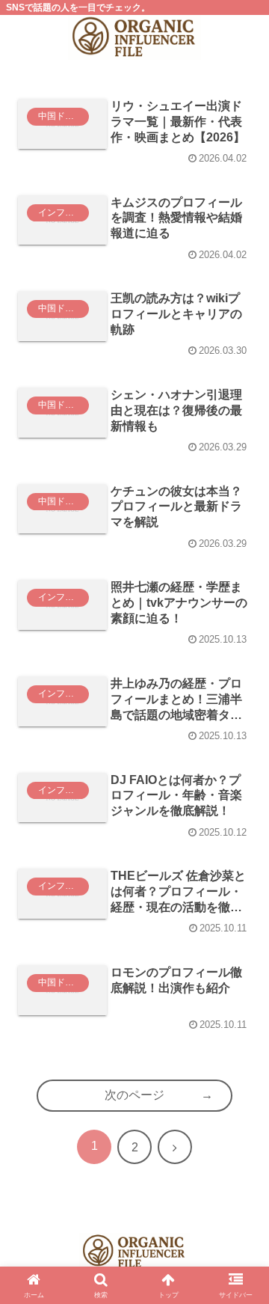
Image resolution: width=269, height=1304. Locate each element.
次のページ (134, 1095)
